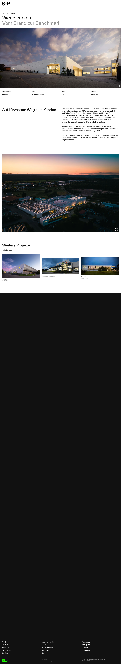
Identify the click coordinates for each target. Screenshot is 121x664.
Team (44, 645)
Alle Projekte (7, 250)
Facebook (86, 642)
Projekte (5, 645)
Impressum (44, 659)
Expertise (5, 647)
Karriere (5, 653)
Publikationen (47, 647)
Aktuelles (45, 650)
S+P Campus (7, 650)
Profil (4, 642)
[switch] (4, 660)
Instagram (86, 645)
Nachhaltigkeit (47, 642)
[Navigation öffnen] (117, 3)
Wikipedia (86, 650)
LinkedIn (85, 647)
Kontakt (45, 653)
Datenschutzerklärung (47, 661)
